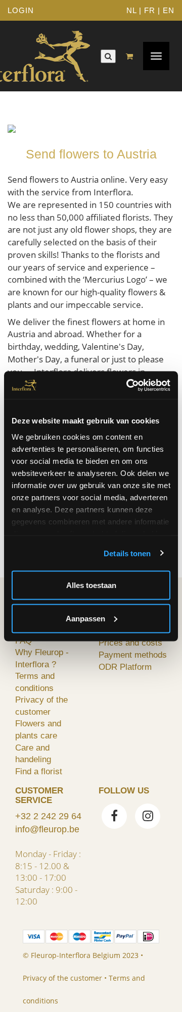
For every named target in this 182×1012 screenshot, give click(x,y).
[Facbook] (114, 817)
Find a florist (38, 771)
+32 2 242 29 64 (48, 816)
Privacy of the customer (62, 978)
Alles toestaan (91, 585)
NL (131, 10)
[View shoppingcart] (132, 56)
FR (149, 10)
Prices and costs (130, 642)
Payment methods (133, 654)
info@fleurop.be (47, 829)
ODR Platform (125, 666)
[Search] (108, 56)
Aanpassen (85, 618)
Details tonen (127, 553)
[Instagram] (147, 817)
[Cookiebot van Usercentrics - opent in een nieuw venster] (128, 385)
